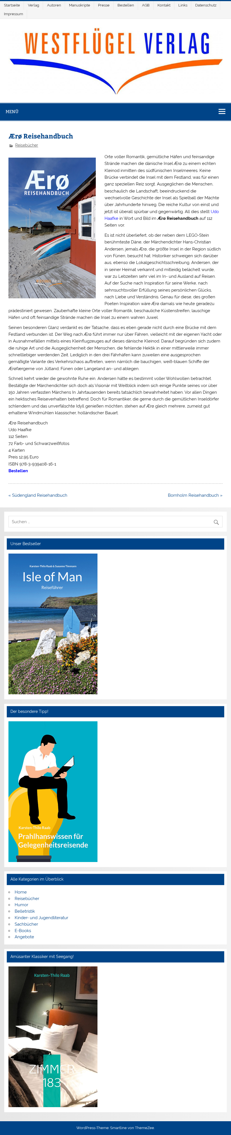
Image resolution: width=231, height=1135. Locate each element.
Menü (12, 111)
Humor (21, 904)
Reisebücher (26, 145)
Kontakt (163, 5)
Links (182, 5)
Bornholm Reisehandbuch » (195, 495)
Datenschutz (205, 5)
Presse (104, 5)
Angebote (24, 936)
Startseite (12, 5)
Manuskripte (79, 5)
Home (21, 892)
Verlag (33, 5)
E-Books (23, 930)
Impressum (13, 14)
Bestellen (125, 5)
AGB (146, 5)
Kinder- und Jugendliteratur (41, 917)
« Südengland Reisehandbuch (37, 495)
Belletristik (25, 911)
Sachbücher (26, 924)
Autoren (54, 5)
